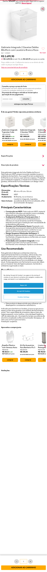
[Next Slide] (45, 130)
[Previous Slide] (2, 130)
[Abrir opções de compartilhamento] (42, 9)
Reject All (23, 285)
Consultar (26, 99)
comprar (10, 144)
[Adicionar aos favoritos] (43, 49)
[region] (23, 286)
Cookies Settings (23, 297)
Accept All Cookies (23, 291)
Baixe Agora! (27, 3)
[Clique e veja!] (43, 53)
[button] (23, 156)
